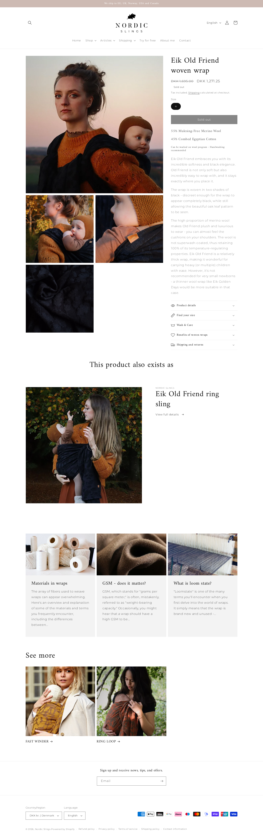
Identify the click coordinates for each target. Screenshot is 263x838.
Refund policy (87, 829)
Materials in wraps (49, 584)
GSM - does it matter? (124, 584)
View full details (168, 414)
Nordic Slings (43, 829)
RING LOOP (106, 741)
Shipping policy (150, 829)
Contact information (175, 829)
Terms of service (127, 829)
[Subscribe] (161, 781)
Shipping (194, 92)
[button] (30, 22)
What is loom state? (193, 584)
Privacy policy (107, 829)
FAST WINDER (37, 741)
